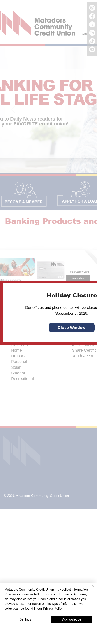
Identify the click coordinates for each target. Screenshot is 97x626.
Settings (25, 619)
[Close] (90, 588)
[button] (72, 327)
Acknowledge (71, 619)
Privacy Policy (53, 608)
